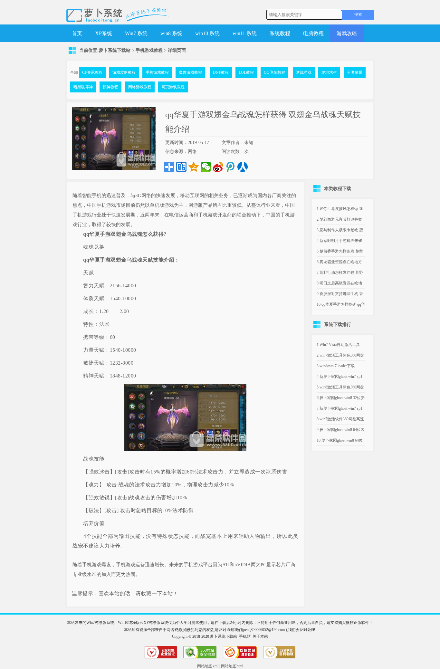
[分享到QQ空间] (193, 167)
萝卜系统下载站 (114, 50)
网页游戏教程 (173, 87)
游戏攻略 (347, 33)
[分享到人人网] (242, 167)
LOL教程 (246, 72)
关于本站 (260, 636)
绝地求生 (329, 72)
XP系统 (103, 33)
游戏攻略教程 (124, 72)
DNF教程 (221, 72)
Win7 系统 (136, 33)
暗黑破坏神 (83, 87)
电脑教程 (313, 33)
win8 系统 (171, 33)
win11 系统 (245, 33)
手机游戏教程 (149, 50)
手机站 (245, 636)
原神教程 (110, 87)
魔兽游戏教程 (190, 72)
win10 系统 (207, 33)
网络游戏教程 (139, 87)
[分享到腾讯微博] (230, 167)
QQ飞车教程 (274, 72)
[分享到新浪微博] (218, 167)
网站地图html (232, 666)
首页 (77, 33)
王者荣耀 (354, 72)
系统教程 (280, 33)
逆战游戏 (303, 72)
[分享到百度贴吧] (181, 167)
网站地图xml (207, 666)
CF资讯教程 (92, 72)
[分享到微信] (206, 167)
